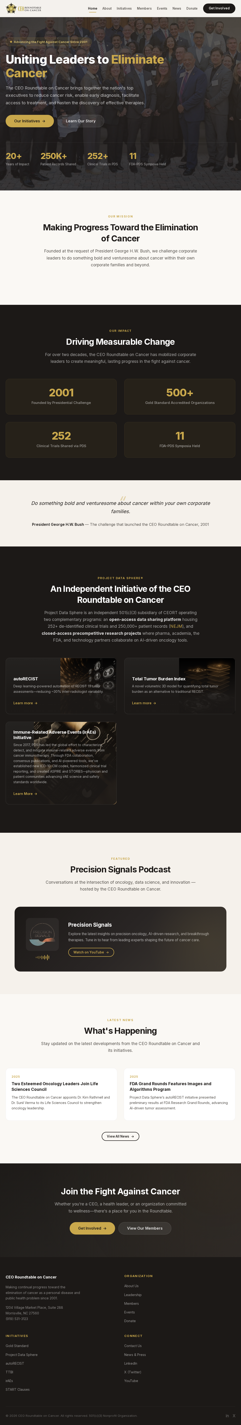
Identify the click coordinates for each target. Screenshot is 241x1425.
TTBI (9, 1372)
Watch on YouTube (91, 952)
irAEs (9, 1381)
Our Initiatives (29, 121)
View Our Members (145, 1228)
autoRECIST (15, 1363)
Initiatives (124, 8)
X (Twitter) (132, 1372)
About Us (131, 1286)
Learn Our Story (81, 121)
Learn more (25, 703)
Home (92, 8)
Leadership (133, 1295)
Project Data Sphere (22, 1355)
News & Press (135, 1355)
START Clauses (18, 1389)
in (227, 1415)
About (107, 8)
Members (144, 8)
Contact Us (133, 1346)
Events (162, 8)
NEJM (176, 626)
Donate (191, 8)
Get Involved (219, 8)
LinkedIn (130, 1363)
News (177, 8)
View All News (120, 1136)
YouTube (131, 1381)
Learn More (25, 794)
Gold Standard (17, 1346)
